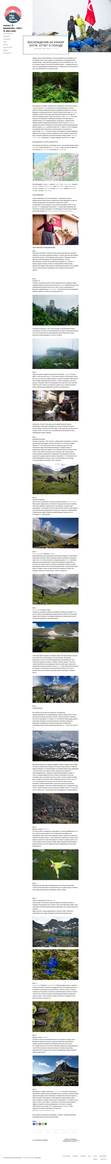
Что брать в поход (40, 1140)
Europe (6, 36)
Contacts (7, 53)
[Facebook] (34, 1124)
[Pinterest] (40, 1124)
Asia (5, 42)
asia (35, 1129)
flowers (46, 1129)
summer (65, 1132)
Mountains (8, 33)
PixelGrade (37, 1157)
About (6, 50)
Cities (5, 45)
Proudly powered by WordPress (12, 1157)
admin (48, 48)
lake (76, 1129)
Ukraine (6, 39)
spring (56, 1132)
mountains (38, 1132)
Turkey (44, 48)
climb (40, 1129)
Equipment (7, 47)
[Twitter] (37, 1124)
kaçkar (71, 1129)
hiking (64, 1129)
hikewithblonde (56, 1129)
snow (47, 1132)
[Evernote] (45, 1124)
